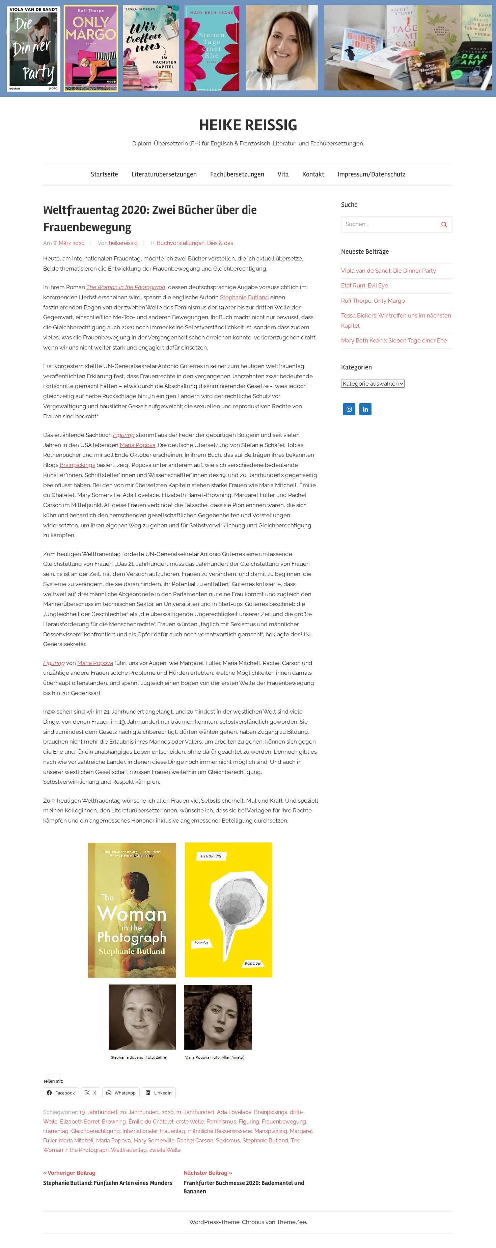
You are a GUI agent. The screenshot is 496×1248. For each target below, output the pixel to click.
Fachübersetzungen (237, 174)
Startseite (104, 174)
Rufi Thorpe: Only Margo (373, 300)
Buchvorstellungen (180, 243)
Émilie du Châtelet (151, 1121)
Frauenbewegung (284, 1121)
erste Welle (190, 1121)
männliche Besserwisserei (220, 1131)
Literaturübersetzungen (164, 174)
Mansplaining (270, 1131)
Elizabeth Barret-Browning (93, 1121)
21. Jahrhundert (195, 1112)
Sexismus (228, 1140)
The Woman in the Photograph (125, 287)
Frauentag (55, 1131)
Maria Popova (138, 445)
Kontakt (313, 174)
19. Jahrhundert (98, 1112)
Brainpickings (77, 465)
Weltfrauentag (129, 1150)
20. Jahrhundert (139, 1112)
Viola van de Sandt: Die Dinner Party (388, 270)
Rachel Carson (195, 1140)
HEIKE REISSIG (248, 125)
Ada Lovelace (234, 1112)
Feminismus (221, 1121)
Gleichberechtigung (95, 1131)
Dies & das (220, 243)
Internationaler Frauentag (153, 1131)
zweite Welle (165, 1150)
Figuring (124, 435)
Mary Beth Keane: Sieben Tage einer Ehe (394, 340)
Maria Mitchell (76, 1140)
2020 (168, 1112)
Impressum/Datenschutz (372, 174)
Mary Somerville (154, 1140)
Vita (283, 174)
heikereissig (123, 243)
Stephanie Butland (244, 297)
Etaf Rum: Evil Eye (364, 285)
